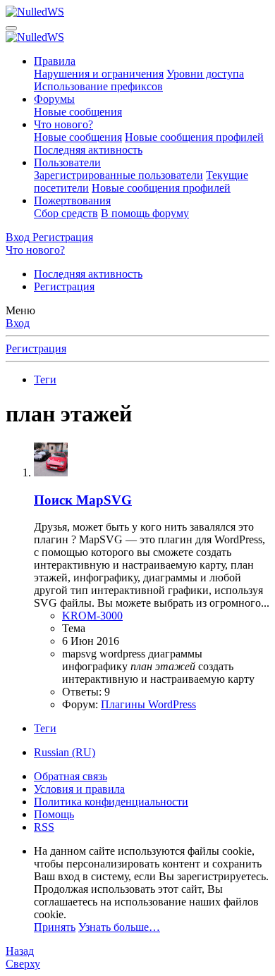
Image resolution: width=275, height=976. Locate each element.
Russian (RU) (64, 752)
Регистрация (64, 286)
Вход (18, 323)
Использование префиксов (98, 86)
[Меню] (11, 28)
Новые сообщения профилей (194, 137)
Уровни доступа (205, 74)
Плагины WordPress (148, 704)
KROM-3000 (92, 616)
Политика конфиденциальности (111, 802)
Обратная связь (70, 776)
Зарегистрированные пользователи (118, 175)
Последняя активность (88, 150)
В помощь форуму (145, 213)
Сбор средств (66, 213)
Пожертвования (72, 200)
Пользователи (67, 162)
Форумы (54, 99)
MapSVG (83, 500)
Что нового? (63, 124)
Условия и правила (79, 789)
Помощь (54, 814)
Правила (54, 61)
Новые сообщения (78, 112)
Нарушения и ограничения (99, 74)
